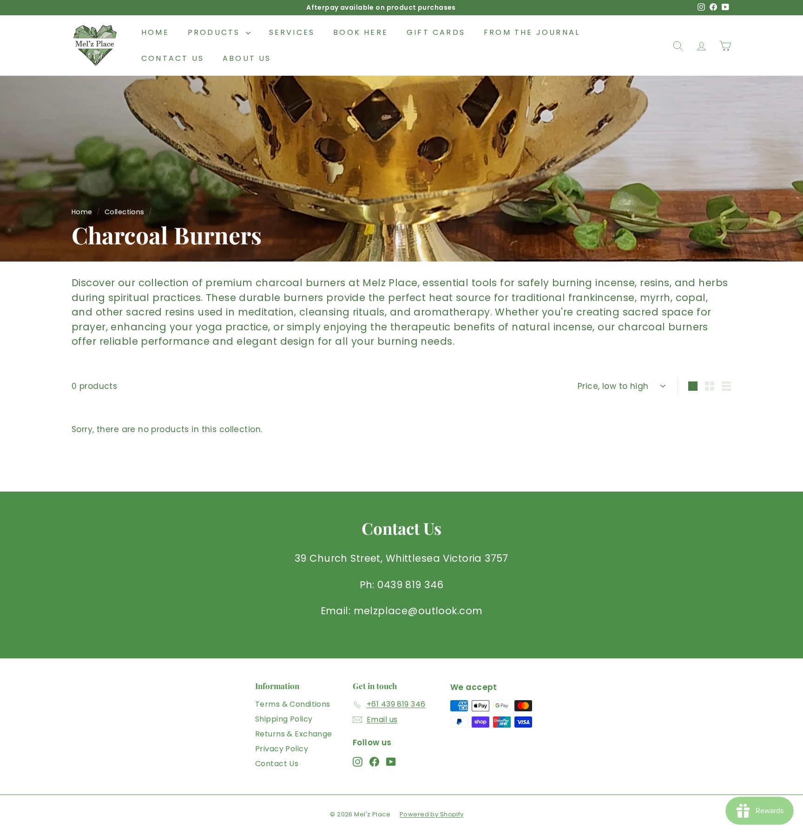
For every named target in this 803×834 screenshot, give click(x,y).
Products (216, 32)
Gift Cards (436, 32)
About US (247, 58)
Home (155, 32)
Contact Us (172, 58)
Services (292, 32)
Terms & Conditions (292, 704)
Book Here (360, 32)
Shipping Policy (283, 719)
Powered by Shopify (432, 814)
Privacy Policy (281, 748)
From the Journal (532, 32)
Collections (125, 212)
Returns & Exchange (293, 734)
